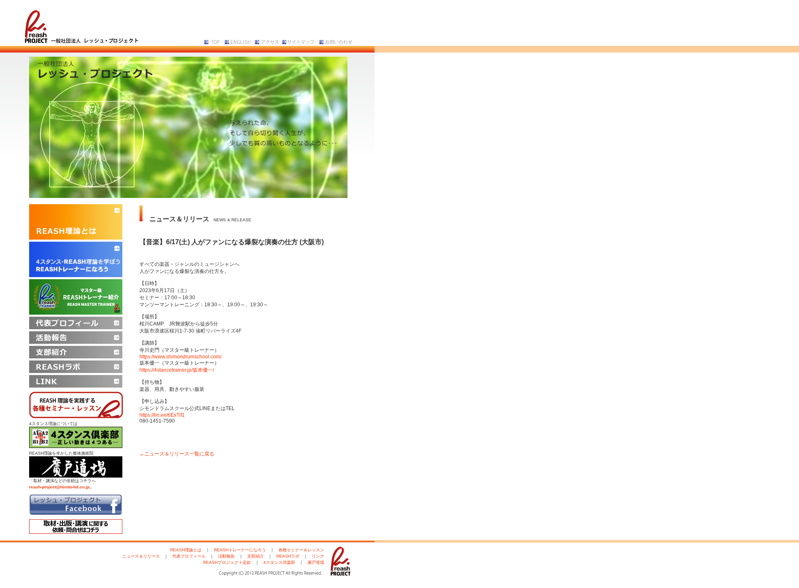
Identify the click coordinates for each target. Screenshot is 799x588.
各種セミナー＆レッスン (301, 550)
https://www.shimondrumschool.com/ (180, 357)
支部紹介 (255, 556)
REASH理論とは (185, 550)
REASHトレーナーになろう (240, 550)
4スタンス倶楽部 (279, 562)
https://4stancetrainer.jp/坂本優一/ (176, 370)
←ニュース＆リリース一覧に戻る (176, 454)
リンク (318, 556)
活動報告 (226, 556)
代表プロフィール (189, 556)
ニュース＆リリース (141, 556)
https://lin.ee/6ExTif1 (162, 415)
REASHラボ (287, 556)
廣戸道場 (316, 562)
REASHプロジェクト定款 (227, 562)
